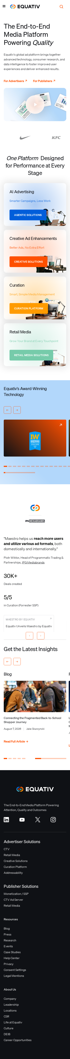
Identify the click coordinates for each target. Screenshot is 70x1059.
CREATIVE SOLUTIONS (28, 262)
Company (10, 998)
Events (8, 946)
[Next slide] (40, 635)
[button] (4, 6)
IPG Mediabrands (33, 562)
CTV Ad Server (13, 899)
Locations (10, 1010)
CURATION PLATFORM (28, 308)
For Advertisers (15, 81)
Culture (8, 1028)
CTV (7, 849)
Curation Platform (15, 866)
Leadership (11, 1004)
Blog (7, 928)
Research (10, 940)
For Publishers (44, 81)
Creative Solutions (16, 860)
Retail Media (12, 855)
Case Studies (12, 952)
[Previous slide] (29, 635)
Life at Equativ (13, 1022)
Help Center (12, 958)
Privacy (8, 963)
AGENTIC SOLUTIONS (28, 215)
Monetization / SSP (16, 893)
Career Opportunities (18, 1040)
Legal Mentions (14, 975)
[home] (23, 6)
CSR (6, 1016)
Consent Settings (15, 969)
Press (7, 934)
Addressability (13, 872)
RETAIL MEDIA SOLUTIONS (31, 355)
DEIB (7, 1034)
